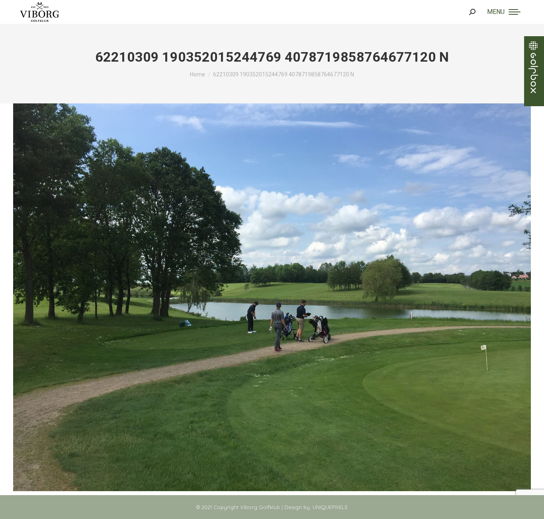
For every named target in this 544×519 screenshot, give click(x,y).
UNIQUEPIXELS (330, 507)
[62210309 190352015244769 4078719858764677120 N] (272, 297)
